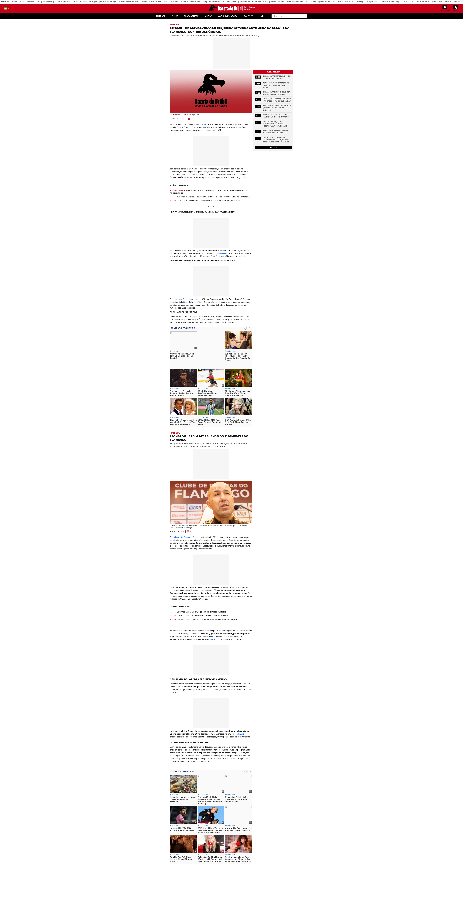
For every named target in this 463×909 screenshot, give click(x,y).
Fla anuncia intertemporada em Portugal (350, 2)
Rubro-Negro (189, 299)
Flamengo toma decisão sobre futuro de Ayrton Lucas (275, 132)
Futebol (160, 16)
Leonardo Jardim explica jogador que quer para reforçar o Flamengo (277, 108)
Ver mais (273, 147)
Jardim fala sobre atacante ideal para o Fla (253, 2)
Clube (174, 16)
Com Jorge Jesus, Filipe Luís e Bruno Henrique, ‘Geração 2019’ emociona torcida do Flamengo (275, 140)
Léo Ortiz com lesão (277, 2)
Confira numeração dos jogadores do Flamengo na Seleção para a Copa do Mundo (275, 124)
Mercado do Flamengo (108, 2)
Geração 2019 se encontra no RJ (213, 2)
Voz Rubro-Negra (228, 16)
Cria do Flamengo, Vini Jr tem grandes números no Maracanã (275, 116)
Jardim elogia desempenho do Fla (323, 2)
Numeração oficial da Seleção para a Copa (163, 2)
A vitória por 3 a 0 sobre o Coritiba (184, 531)
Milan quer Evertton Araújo (45, 2)
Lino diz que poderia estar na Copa (297, 2)
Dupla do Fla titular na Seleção (390, 2)
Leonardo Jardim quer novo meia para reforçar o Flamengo (276, 93)
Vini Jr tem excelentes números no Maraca (132, 2)
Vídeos (208, 16)
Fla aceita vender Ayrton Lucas (190, 2)
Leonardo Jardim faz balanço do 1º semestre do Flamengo (276, 77)
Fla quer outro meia (63, 2)
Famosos (248, 16)
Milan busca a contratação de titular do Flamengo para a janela (275, 85)
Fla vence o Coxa (408, 2)
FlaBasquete (191, 16)
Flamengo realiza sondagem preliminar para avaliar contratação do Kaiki (208, 201)
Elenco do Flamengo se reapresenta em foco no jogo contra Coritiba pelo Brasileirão (214, 197)
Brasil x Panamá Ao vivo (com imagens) (85, 2)
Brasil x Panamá (232, 2)
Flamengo (202, 124)
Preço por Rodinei (372, 2)
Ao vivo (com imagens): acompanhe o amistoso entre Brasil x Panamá (276, 100)
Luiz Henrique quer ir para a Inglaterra (429, 2)
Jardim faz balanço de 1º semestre (22, 2)
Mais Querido (222, 253)
